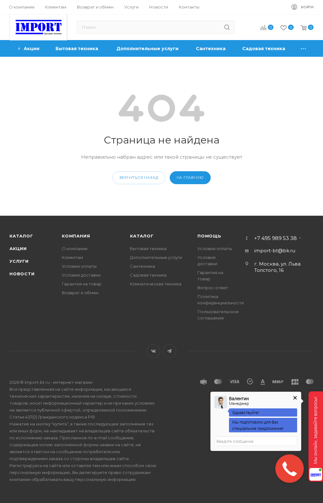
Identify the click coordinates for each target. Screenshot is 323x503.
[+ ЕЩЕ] (304, 48)
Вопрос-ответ (212, 287)
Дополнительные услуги (156, 257)
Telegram (169, 351)
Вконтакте (153, 351)
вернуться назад (139, 177)
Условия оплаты (79, 266)
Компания (76, 235)
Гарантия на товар (82, 283)
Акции (18, 248)
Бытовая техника (148, 248)
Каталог (21, 235)
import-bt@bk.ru (274, 251)
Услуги (19, 261)
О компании (74, 248)
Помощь (209, 235)
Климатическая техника (155, 283)
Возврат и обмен (80, 292)
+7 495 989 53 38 (275, 238)
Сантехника (142, 266)
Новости (22, 273)
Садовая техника (148, 275)
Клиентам (72, 257)
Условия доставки (81, 275)
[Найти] (227, 27)
